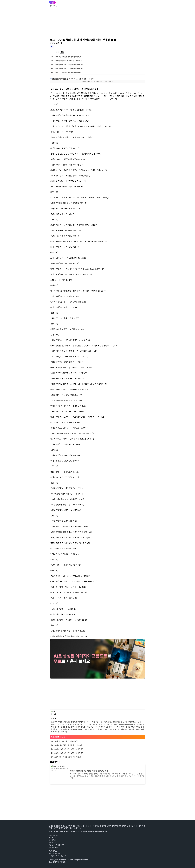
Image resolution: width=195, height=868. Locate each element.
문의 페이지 (52, 842)
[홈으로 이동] (52, 2)
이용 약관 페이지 (54, 847)
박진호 (57, 52)
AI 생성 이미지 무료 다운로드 (57, 856)
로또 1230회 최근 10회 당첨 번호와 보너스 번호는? (66, 57)
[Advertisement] (97, 22)
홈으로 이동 (53, 6)
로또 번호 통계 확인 (54, 853)
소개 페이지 (52, 840)
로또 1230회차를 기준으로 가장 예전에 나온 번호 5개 (66, 61)
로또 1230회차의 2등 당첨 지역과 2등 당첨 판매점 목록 (67, 65)
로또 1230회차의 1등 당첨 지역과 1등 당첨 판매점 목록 (67, 69)
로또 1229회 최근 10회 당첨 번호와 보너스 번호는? (66, 72)
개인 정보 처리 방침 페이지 (56, 845)
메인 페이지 (52, 837)
